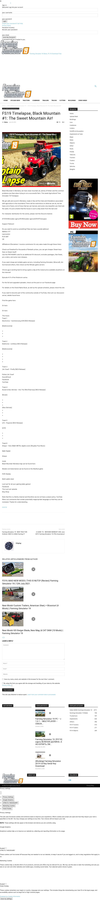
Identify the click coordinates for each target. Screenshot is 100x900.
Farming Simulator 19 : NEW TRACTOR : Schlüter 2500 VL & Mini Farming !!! (15, 533)
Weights (72, 169)
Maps (71, 137)
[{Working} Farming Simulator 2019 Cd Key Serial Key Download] (50, 755)
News (71, 140)
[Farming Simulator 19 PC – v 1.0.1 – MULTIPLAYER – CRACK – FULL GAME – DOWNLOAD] (50, 713)
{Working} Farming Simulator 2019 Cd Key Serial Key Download (48, 763)
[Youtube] (70, 780)
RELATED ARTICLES (10, 559)
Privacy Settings (8, 797)
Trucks (54, 100)
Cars (71, 122)
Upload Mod (15, 100)
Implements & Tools (76, 134)
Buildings (72, 100)
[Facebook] (4, 127)
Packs (71, 149)
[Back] (10, 3)
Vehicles (72, 166)
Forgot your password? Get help (12, 23)
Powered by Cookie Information (10, 896)
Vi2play (6, 122)
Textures (72, 155)
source (4, 507)
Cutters (62, 100)
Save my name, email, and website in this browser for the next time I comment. (29, 679)
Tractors (26, 100)
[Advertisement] (50, 69)
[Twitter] (9, 127)
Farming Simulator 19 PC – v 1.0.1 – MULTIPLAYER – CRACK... (48, 721)
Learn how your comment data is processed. (41, 694)
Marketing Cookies (9, 806)
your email (5, 35)
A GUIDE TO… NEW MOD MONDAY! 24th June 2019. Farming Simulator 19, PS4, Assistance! (50, 533)
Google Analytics (8, 800)
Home (6, 100)
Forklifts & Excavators (77, 131)
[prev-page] (3, 637)
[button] (95, 86)
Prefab (72, 152)
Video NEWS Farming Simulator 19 (16, 106)
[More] (13, 127)
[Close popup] (1, 792)
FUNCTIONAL (7, 808)
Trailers (45, 100)
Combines (36, 100)
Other (72, 146)
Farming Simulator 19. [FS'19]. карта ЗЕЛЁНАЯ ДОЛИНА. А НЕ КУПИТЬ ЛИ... (48, 741)
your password (7, 19)
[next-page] (4, 637)
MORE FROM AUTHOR (28, 559)
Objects (72, 143)
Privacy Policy (6, 25)
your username (7, 13)
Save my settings (6, 899)
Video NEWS (82, 100)
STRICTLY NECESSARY (10, 803)
